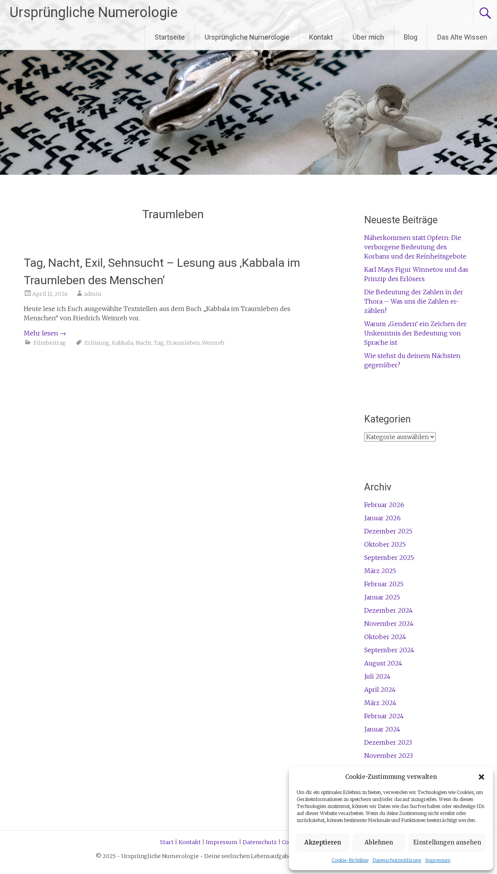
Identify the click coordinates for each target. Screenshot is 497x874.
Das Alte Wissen (462, 37)
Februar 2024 (384, 716)
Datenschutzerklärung (396, 860)
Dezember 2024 (388, 610)
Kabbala (122, 342)
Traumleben (183, 342)
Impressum (437, 860)
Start (167, 842)
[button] (481, 777)
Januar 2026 (382, 518)
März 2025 (380, 571)
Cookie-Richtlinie (350, 860)
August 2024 (383, 663)
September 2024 (389, 650)
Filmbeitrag (49, 342)
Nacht (143, 342)
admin (92, 293)
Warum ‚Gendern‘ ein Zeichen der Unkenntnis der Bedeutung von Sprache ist (415, 333)
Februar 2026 (384, 505)
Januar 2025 (382, 597)
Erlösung (97, 342)
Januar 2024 (382, 729)
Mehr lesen (45, 333)
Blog (410, 37)
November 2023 (388, 755)
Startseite (170, 37)
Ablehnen (379, 842)
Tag (159, 342)
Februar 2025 (383, 584)
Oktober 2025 (385, 544)
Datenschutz (260, 842)
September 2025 (389, 557)
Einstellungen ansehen (447, 842)
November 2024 (389, 623)
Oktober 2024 (385, 637)
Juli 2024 (377, 676)
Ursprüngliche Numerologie (93, 12)
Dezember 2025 (388, 531)
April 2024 (380, 689)
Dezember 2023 (388, 742)
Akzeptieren (322, 842)
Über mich (368, 37)
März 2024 (380, 703)
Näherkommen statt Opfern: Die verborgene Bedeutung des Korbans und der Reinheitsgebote (415, 247)
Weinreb (213, 342)
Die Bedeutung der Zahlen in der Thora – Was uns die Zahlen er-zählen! (413, 301)
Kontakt (321, 37)
